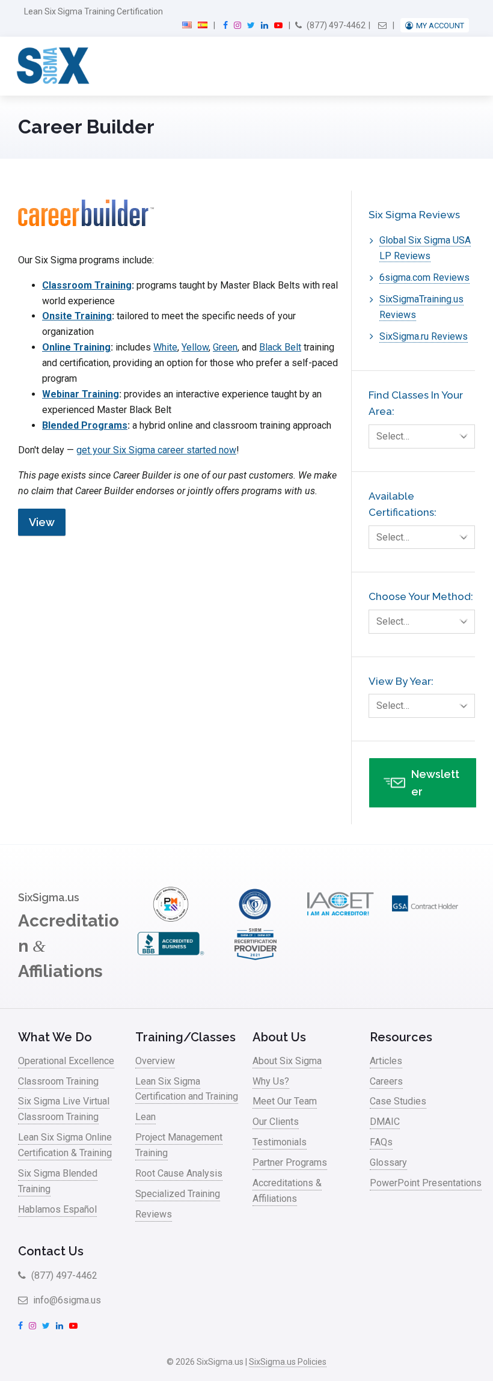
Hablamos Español (57, 1209)
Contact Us (51, 1251)
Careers (386, 1081)
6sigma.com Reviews (424, 277)
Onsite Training (77, 316)
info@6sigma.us (66, 1300)
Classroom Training (87, 285)
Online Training (76, 347)
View (42, 522)
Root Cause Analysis (178, 1173)
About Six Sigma (287, 1061)
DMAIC (385, 1121)
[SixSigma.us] (51, 66)
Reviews (153, 1214)
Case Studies (398, 1101)
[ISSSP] (255, 918)
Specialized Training (177, 1193)
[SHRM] (255, 958)
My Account (440, 25)
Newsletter (435, 783)
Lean (145, 1116)
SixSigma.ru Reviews (423, 336)
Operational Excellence (66, 1061)
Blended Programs (84, 425)
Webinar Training (80, 394)
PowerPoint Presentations (426, 1183)
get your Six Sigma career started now (156, 450)
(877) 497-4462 (335, 25)
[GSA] (425, 918)
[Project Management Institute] (171, 918)
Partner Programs (290, 1162)
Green (225, 347)
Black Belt (280, 347)
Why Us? (271, 1081)
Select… (392, 436)
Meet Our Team (285, 1101)
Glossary (388, 1162)
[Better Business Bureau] (171, 958)
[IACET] (340, 918)
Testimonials (280, 1142)
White (165, 347)
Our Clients (276, 1121)
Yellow (195, 347)
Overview (155, 1061)
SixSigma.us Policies (287, 1362)
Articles (386, 1061)
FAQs (381, 1142)
